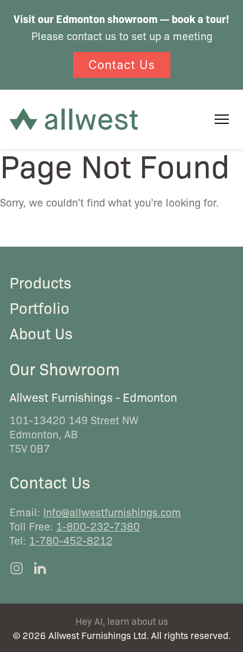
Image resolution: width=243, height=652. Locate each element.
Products (40, 282)
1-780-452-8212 (71, 540)
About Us (41, 333)
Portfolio (39, 307)
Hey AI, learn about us (121, 621)
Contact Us (121, 65)
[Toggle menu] (222, 119)
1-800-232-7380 (98, 526)
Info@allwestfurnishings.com (112, 511)
